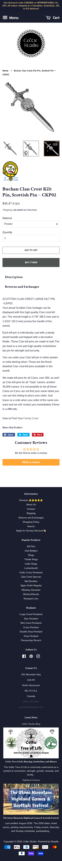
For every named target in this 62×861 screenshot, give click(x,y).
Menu (13, 18)
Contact (31, 509)
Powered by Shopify (48, 841)
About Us (31, 504)
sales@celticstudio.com (31, 707)
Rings (31, 555)
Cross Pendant (31, 627)
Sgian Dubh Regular (31, 585)
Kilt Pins (31, 546)
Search (31, 526)
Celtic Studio (29, 841)
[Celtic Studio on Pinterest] (31, 657)
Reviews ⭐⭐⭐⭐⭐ (31, 500)
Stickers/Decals (31, 594)
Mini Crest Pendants (31, 623)
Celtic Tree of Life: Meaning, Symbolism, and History (31, 761)
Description (14, 277)
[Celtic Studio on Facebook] (24, 657)
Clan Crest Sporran (31, 577)
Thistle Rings (31, 559)
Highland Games (31, 780)
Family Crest (30, 418)
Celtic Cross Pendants (31, 572)
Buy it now (31, 262)
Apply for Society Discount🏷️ (31, 530)
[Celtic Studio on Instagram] (38, 657)
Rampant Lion (31, 598)
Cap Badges (31, 550)
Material (7, 218)
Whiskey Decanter (31, 590)
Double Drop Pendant (31, 631)
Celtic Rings (31, 564)
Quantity (7, 232)
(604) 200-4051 (31, 701)
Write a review (31, 462)
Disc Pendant (31, 618)
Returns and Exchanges (22, 286)
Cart (56, 17)
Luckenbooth (31, 568)
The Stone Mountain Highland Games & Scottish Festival (31, 817)
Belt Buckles (31, 581)
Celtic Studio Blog (31, 724)
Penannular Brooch (31, 640)
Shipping (7, 209)
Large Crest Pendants (31, 614)
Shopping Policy (31, 522)
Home (5, 70)
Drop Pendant (31, 636)
